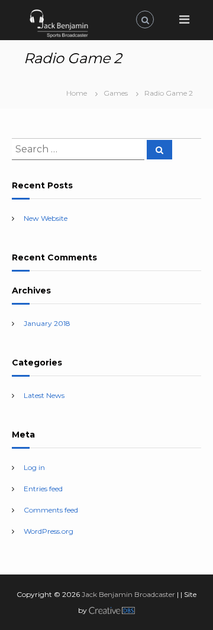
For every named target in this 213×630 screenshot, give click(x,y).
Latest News (44, 395)
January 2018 (47, 323)
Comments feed (51, 509)
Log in (34, 467)
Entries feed (43, 488)
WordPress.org (48, 531)
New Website (45, 218)
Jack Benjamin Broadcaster (128, 594)
